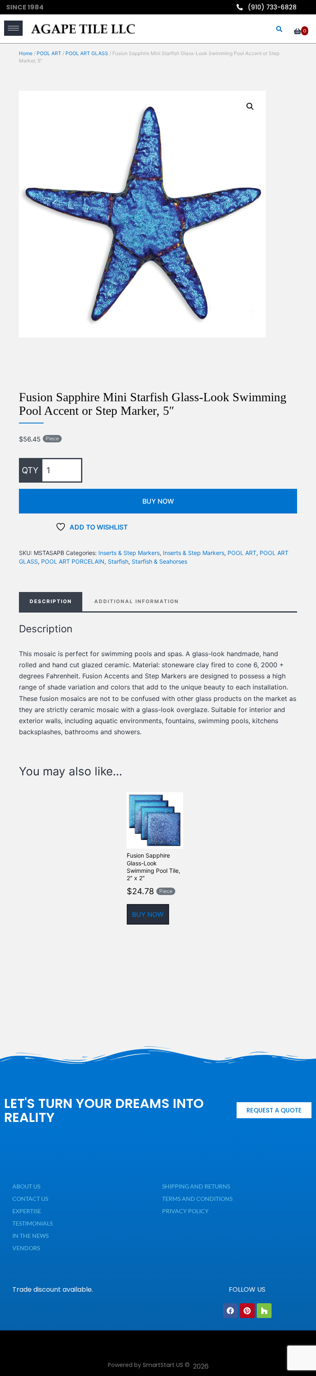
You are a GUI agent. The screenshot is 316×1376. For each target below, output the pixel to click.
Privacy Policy (185, 1210)
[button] (250, 106)
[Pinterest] (247, 1310)
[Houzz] (264, 1310)
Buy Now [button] (148, 914)
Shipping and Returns (196, 1186)
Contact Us (30, 1198)
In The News (30, 1235)
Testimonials (32, 1223)
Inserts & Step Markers (129, 552)
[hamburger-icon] (13, 28)
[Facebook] (230, 1310)
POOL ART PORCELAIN (73, 561)
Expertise (26, 1210)
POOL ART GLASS (86, 53)
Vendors (26, 1247)
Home (26, 53)
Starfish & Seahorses (159, 561)
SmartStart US (163, 1365)
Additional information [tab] (136, 601)
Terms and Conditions (197, 1198)
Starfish (118, 561)
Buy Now (158, 501)
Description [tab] (51, 601)
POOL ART (49, 53)
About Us (26, 1186)
